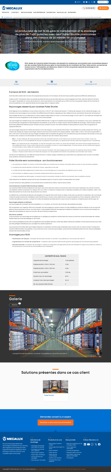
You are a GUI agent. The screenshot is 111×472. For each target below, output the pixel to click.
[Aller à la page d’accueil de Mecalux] (2, 17)
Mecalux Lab (61, 12)
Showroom (51, 12)
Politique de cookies (78, 469)
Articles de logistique (73, 450)
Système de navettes (55, 458)
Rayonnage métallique (38, 454)
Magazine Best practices (74, 452)
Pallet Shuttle (49, 395)
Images (16, 304)
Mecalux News (26, 12)
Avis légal (40, 469)
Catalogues (70, 458)
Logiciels (15, 12)
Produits (5, 12)
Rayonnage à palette (37, 452)
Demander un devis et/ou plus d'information (55, 422)
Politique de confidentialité (54, 469)
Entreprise (72, 12)
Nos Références (39, 12)
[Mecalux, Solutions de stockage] (12, 10)
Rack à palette (53, 450)
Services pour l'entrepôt (38, 460)
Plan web (67, 469)
